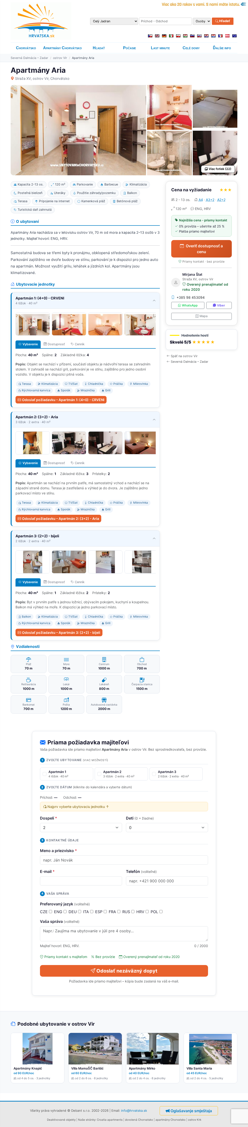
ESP (99, 911)
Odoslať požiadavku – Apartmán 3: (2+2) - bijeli (61, 632)
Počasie (129, 48)
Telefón (141, 871)
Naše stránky (86, 1119)
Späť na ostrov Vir (184, 356)
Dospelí (48, 818)
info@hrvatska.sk (134, 1110)
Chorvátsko (26, 48)
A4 (201, 200)
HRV (141, 911)
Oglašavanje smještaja (191, 1110)
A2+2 (221, 200)
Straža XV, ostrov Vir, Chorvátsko (42, 78)
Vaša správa (59, 921)
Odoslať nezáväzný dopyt (126, 971)
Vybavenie (30, 344)
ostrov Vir (60, 58)
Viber (221, 305)
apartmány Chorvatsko (170, 1119)
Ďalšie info (222, 48)
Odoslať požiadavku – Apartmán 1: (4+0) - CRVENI (63, 400)
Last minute (160, 48)
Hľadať (224, 21)
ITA (86, 911)
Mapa (204, 316)
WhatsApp (190, 305)
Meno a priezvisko (58, 850)
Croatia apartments (110, 1119)
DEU (73, 911)
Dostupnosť (56, 344)
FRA (113, 911)
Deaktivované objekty (61, 1119)
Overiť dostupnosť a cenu (204, 248)
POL (155, 911)
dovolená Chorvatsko (139, 1119)
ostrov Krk (194, 1119)
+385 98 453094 (191, 297)
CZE (44, 911)
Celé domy (191, 48)
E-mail (47, 871)
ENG (58, 911)
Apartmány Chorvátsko (62, 48)
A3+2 (210, 200)
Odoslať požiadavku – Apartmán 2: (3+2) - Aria (60, 518)
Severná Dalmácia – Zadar (29, 58)
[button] (201, 339)
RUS (126, 911)
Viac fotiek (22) (220, 169)
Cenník (80, 344)
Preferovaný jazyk (65, 904)
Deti (140, 818)
